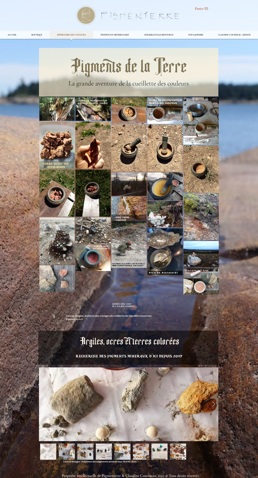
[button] (202, 8)
